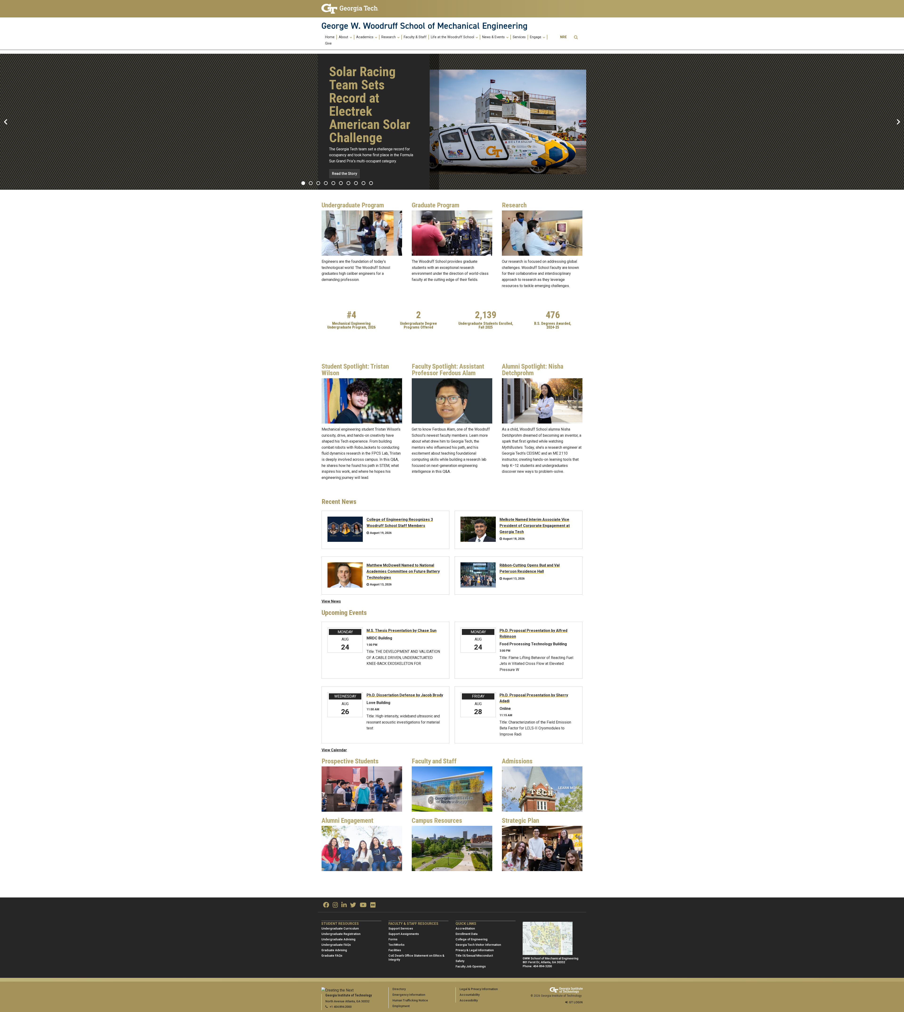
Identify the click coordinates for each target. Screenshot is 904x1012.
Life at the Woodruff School (453, 37)
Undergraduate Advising (338, 939)
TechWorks (396, 944)
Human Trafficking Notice (410, 1000)
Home (330, 37)
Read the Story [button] (344, 173)
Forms (392, 939)
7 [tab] (348, 183)
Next (898, 122)
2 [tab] (311, 183)
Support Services (400, 928)
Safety (460, 961)
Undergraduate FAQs (336, 944)
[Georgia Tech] (351, 9)
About (344, 37)
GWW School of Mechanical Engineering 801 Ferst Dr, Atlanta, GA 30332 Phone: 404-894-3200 (550, 962)
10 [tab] (371, 183)
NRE (563, 37)
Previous (5, 122)
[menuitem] (330, 37)
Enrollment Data (466, 934)
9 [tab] (363, 183)
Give (328, 43)
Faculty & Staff (415, 37)
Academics (365, 37)
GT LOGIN (576, 1002)
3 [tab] (318, 183)
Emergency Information (408, 994)
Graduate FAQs (331, 955)
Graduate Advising (334, 950)
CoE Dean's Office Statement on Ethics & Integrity (416, 957)
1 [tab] (303, 183)
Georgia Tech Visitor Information (478, 944)
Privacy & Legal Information (475, 950)
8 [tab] (356, 183)
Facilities (394, 950)
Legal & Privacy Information (479, 989)
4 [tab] (326, 183)
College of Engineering (472, 939)
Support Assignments (403, 934)
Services (519, 37)
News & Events (494, 37)
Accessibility (469, 1000)
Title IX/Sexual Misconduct (474, 955)
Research (389, 37)
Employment (401, 1006)
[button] (576, 37)
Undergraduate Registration (340, 934)
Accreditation (465, 928)
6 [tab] (341, 183)
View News (331, 601)
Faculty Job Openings (471, 966)
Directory (399, 989)
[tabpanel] (452, 122)
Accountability (470, 994)
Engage (536, 37)
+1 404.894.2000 (340, 1006)
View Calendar (334, 750)
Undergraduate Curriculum (340, 928)
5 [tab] (333, 183)
